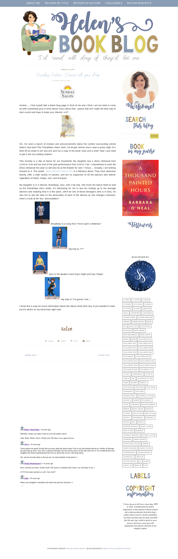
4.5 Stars (127, 309)
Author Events (129, 317)
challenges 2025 (147, 365)
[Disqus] (67, 393)
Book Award (139, 330)
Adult (125, 313)
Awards (126, 322)
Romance (139, 431)
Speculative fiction (131, 444)
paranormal (138, 418)
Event (125, 383)
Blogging (127, 330)
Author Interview (145, 317)
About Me (33, 3)
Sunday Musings (130, 448)
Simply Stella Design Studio (116, 549)
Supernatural (129, 452)
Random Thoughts (130, 426)
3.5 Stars (127, 304)
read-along (128, 431)
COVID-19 (149, 374)
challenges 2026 (130, 370)
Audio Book (147, 313)
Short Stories (140, 439)
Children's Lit (146, 370)
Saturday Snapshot (131, 435)
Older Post (104, 355)
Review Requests (139, 3)
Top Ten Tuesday (130, 461)
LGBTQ (125, 404)
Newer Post (31, 355)
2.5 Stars (136, 300)
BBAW (149, 322)
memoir (126, 409)
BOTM (134, 339)
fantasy (143, 383)
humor (136, 400)
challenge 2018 (145, 348)
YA (145, 465)
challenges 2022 (130, 361)
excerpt (134, 383)
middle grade (137, 409)
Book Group (145, 335)
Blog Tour (133, 326)
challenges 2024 (130, 365)
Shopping (127, 439)
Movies (149, 409)
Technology (128, 457)
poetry (141, 422)
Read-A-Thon (146, 426)
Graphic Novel (129, 396)
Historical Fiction (146, 396)
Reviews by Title (57, 3)
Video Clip (127, 465)
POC (133, 422)
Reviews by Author (87, 3)
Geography (128, 391)
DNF (133, 378)
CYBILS (126, 378)
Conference (138, 374)
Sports (146, 444)
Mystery (126, 413)
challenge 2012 (129, 343)
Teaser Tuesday (144, 452)
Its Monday (146, 400)
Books (126, 339)
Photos (126, 422)
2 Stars (126, 300)
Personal (150, 418)
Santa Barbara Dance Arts (59, 171)
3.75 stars (138, 304)
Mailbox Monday (148, 404)
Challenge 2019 (129, 352)
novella (126, 418)
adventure (135, 313)
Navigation (137, 413)
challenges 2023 (147, 361)
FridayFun (139, 387)
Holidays (127, 400)
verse (146, 461)
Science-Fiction (149, 435)
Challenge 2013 (145, 343)
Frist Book (151, 387)
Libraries (135, 404)
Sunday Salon (67, 70)
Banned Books (138, 322)
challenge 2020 (145, 352)
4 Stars (148, 304)
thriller (139, 457)
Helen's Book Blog (75, 549)
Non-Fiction (150, 413)
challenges (128, 356)
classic (126, 374)
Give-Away (140, 391)
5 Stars (137, 309)
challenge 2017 (129, 348)
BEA (124, 326)
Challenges (113, 3)
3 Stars (146, 300)
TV (140, 461)
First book (127, 387)
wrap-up (138, 465)
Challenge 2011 (145, 339)
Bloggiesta (145, 326)
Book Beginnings (130, 335)
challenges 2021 (143, 356)
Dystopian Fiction (145, 378)
